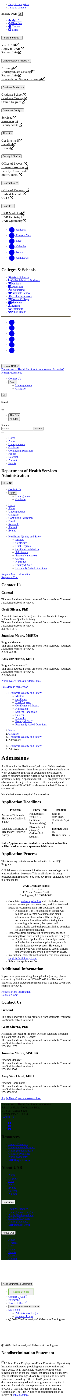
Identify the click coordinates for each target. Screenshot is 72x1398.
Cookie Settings (21, 1291)
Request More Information (16, 574)
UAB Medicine (11, 213)
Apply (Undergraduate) (21, 1150)
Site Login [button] (14, 1309)
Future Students (11, 37)
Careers (19, 558)
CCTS (6, 198)
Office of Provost (12, 164)
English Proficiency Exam (22, 958)
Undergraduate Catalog (16, 72)
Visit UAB (8, 45)
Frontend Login (24, 1316)
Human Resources (12, 167)
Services (6, 117)
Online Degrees (11, 102)
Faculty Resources (13, 171)
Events (6, 148)
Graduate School (12, 94)
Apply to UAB (10, 49)
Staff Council (9, 175)
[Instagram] (11, 333)
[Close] (20, 14)
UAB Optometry (12, 221)
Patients (7, 206)
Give (11, 1181)
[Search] (3, 395)
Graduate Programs (19, 1153)
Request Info (9, 52)
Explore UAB (10, 366)
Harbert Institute (11, 194)
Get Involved (9, 140)
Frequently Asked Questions (31, 568)
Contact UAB (17, 1296)
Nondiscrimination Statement (17, 1284)
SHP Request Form (19, 1160)
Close (6, 483)
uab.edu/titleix (20, 1394)
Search (5, 425)
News (11, 1184)
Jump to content (17, 7)
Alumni (6, 133)
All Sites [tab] (14, 419)
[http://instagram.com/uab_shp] (9, 1126)
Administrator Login (26, 1313)
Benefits (6, 144)
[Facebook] (11, 322)
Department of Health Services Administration (27, 369)
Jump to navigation (18, 4)
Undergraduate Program (21, 1147)
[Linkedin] (11, 350)
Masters (19, 539)
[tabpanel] (36, 427)
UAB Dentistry (11, 217)
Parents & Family (12, 110)
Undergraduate (23, 385)
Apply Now (21, 680)
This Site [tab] (14, 415)
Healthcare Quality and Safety (25, 536)
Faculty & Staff (11, 156)
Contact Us (14, 378)
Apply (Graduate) (18, 1156)
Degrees (12, 1178)
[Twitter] (11, 327)
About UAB (8, 1232)
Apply (13, 382)
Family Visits (9, 125)
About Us (20, 561)
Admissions (21, 552)
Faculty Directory (18, 1144)
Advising (7, 68)
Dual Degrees (23, 545)
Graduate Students (13, 87)
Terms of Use (17, 1303)
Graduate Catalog (12, 98)
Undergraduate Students (15, 60)
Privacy (14, 1299)
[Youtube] (11, 339)
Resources (7, 121)
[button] (36, 687)
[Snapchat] (11, 344)
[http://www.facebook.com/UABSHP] (9, 1122)
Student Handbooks (26, 555)
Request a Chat (9, 577)
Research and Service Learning (21, 79)
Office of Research (13, 190)
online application (31, 901)
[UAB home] (36, 362)
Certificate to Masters (27, 549)
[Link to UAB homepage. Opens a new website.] (32, 1268)
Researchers (9, 183)
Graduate (20, 388)
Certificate (21, 542)
